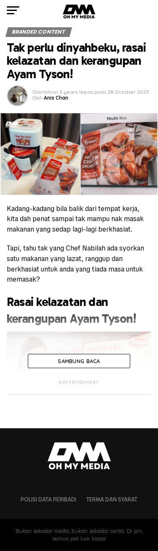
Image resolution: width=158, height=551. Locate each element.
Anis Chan (56, 98)
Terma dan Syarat (111, 499)
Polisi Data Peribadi (48, 499)
